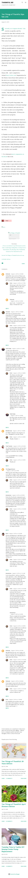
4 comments (9, 866)
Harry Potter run (11, 75)
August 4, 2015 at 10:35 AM (19, 659)
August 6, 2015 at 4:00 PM (19, 626)
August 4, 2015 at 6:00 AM (17, 681)
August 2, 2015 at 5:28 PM (19, 373)
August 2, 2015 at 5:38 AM (17, 311)
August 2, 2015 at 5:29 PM (19, 437)
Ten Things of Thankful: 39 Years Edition (13, 762)
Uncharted (8, 251)
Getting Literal (21, 247)
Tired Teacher (9, 446)
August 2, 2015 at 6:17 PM (13, 470)
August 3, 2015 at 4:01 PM (17, 650)
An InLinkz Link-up (6, 259)
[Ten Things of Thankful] (14, 233)
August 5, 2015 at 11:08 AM (15, 699)
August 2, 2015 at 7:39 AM (19, 430)
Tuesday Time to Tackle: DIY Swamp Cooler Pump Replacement (13, 849)
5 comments (9, 778)
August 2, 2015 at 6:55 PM (18, 495)
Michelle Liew (9, 430)
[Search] (22, 2)
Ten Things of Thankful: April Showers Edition (14, 805)
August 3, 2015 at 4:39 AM (17, 415)
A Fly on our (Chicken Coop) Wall (9, 245)
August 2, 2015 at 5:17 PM (19, 283)
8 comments (9, 821)
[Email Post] (2, 263)
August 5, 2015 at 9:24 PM (17, 614)
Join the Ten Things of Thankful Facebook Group (13, 255)
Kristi (11, 283)
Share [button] (23, 263)
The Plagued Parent (10, 469)
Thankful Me (7, 2)
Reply (7, 308)
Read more (23, 778)
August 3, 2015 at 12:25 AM (15, 533)
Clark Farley (8, 348)
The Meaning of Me (14, 249)
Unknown (8, 274)
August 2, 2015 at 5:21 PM (19, 325)
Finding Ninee (14, 247)
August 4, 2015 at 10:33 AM (19, 588)
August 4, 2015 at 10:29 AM (19, 509)
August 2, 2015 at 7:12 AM (18, 348)
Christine (8, 311)
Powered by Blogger (15, 874)
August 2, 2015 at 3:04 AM (17, 274)
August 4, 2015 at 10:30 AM (19, 559)
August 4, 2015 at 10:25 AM (19, 480)
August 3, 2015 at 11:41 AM (18, 573)
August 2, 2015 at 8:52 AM (19, 446)
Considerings (8, 247)
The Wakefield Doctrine (16, 251)
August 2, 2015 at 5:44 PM (17, 301)
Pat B (7, 533)
